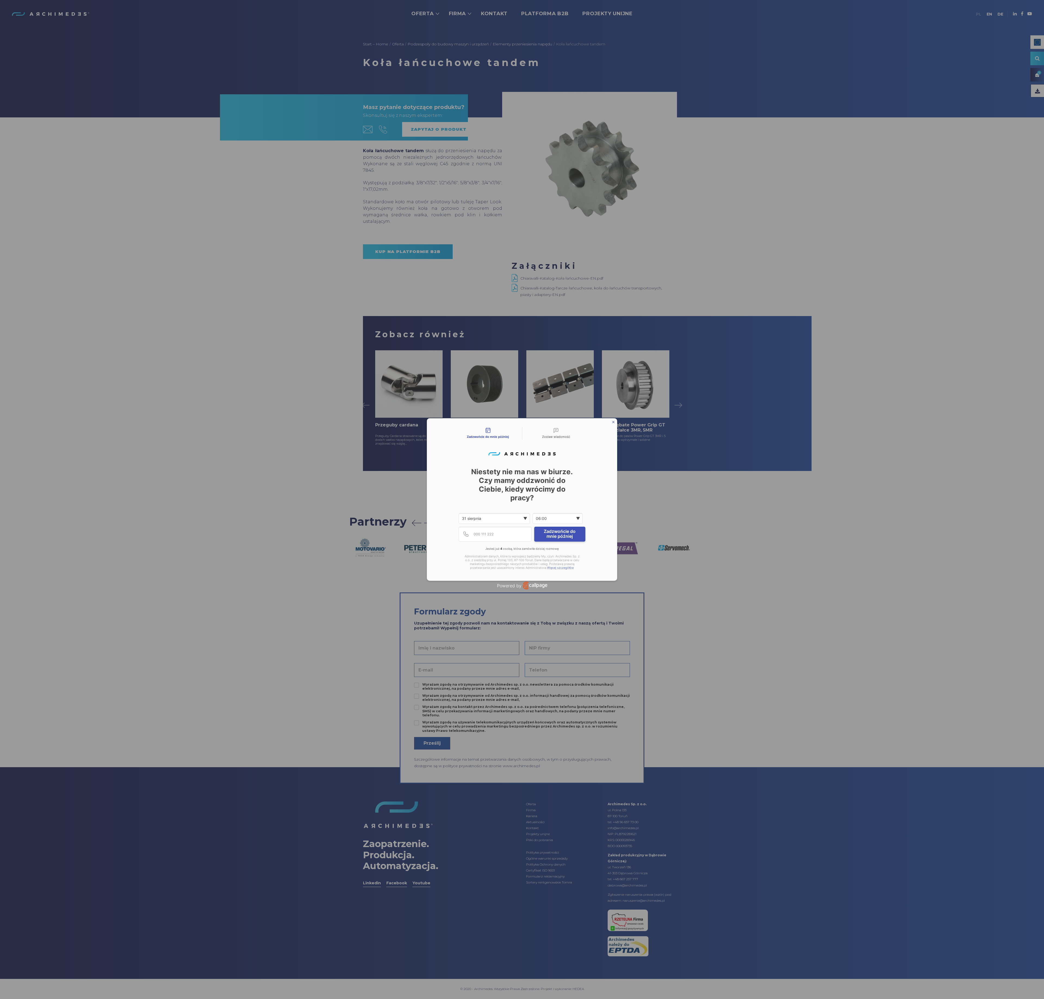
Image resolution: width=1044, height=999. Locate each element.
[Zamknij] (613, 422)
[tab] (488, 433)
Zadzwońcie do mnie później (560, 534)
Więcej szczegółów (560, 568)
